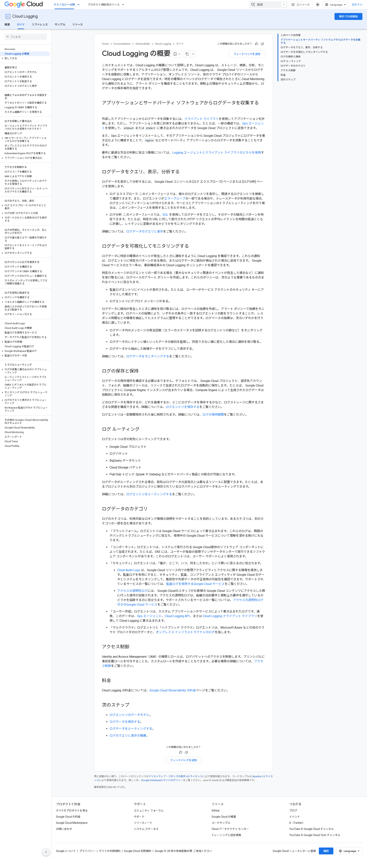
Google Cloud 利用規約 (137, 850)
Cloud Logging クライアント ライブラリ (230, 616)
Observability (143, 43)
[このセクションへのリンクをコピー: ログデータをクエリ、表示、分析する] (183, 172)
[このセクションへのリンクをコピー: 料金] (115, 681)
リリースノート (143, 822)
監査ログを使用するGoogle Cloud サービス (195, 584)
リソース (77, 24)
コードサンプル (221, 822)
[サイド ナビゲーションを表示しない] (46, 852)
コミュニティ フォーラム (149, 810)
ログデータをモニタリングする (147, 356)
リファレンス (40, 24)
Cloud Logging (25, 16)
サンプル (60, 24)
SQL (165, 214)
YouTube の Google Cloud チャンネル (311, 828)
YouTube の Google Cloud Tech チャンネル (314, 835)
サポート (139, 816)
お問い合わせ (64, 828)
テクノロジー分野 (64, 4)
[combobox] (268, 4)
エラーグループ (174, 198)
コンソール (303, 4)
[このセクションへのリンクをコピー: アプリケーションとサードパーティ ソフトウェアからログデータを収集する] (106, 109)
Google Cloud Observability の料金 (172, 690)
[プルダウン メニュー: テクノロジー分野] (79, 4)
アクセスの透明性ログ (132, 591)
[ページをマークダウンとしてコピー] (187, 54)
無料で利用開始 (348, 16)
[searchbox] (26, 37)
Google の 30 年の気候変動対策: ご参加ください (183, 850)
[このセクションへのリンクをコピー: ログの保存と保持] (142, 371)
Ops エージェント (149, 616)
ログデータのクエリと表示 (144, 231)
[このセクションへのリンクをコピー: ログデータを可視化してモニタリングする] (192, 246)
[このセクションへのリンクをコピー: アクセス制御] (133, 647)
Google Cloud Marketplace (72, 822)
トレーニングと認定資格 (226, 835)
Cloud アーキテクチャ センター (230, 828)
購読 (326, 851)
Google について (66, 850)
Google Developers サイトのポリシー (162, 780)
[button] (25, 58)
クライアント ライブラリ (201, 119)
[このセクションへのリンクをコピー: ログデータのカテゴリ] (151, 509)
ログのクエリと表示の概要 (128, 735)
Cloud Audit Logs (128, 570)
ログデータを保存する (125, 722)
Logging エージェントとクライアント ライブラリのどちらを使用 (216, 152)
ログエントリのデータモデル (129, 715)
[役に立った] (256, 44)
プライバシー (87, 850)
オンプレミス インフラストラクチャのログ (185, 632)
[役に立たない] (262, 44)
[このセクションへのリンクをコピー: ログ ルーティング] (143, 429)
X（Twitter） (297, 822)
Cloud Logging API (177, 616)
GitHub (216, 810)
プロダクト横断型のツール (104, 4)
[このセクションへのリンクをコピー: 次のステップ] (133, 705)
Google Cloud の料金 (68, 816)
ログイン (357, 4)
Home (105, 43)
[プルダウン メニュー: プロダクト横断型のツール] (124, 4)
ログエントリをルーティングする (149, 494)
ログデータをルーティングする (131, 728)
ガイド (21, 24)
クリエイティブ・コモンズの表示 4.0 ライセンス (175, 776)
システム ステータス (146, 828)
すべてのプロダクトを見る (72, 810)
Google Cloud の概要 (224, 816)
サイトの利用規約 (109, 850)
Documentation (122, 43)
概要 (7, 24)
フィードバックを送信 (247, 54)
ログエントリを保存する (182, 407)
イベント (294, 816)
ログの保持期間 (213, 414)
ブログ (293, 810)
